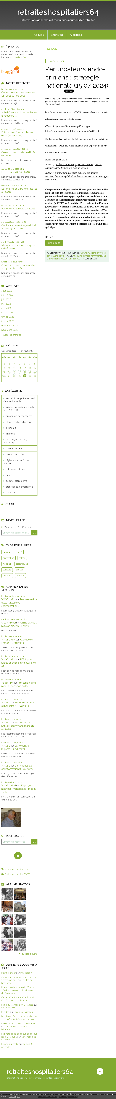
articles (20, 569)
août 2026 (6, 290)
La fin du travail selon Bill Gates (17, 1004)
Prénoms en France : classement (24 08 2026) (17, 134)
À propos (76, 34)
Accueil (39, 34)
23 (4, 376)
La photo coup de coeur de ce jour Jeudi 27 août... (19, 1035)
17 (9, 371)
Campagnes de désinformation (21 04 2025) (17, 767)
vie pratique (12, 492)
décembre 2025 (9, 325)
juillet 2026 (7, 295)
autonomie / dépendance (19, 415)
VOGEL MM (8, 599)
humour (7, 551)
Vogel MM (7, 682)
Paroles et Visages (23, 1011)
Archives (57, 34)
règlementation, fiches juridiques (16, 462)
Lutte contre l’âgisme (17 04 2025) (15, 747)
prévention (8, 557)
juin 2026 (6, 299)
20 (25, 371)
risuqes (86, 256)
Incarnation (26, 972)
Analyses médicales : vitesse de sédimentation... (19, 602)
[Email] (18, 856)
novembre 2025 (9, 329)
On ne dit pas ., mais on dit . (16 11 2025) (19, 624)
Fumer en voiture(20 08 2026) (18, 208)
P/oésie (23, 1000)
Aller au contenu (9, 2)
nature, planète (14, 448)
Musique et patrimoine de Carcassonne (18, 992)
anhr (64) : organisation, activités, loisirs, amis (19, 400)
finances (10, 433)
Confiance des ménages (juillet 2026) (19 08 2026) (18, 227)
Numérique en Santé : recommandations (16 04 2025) (18, 726)
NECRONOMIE (8, 1007)
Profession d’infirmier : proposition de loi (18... (19, 684)
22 (35, 371)
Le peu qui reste (9, 1043)
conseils (7, 569)
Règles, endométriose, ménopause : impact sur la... (18, 789)
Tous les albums (29, 953)
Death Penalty (8, 972)
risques (7, 563)
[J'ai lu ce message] (113, 1094)
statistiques (22, 563)
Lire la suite (20, 57)
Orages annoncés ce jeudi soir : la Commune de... (18, 979)
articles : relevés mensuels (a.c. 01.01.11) (18, 409)
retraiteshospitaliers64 (58, 12)
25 (14, 376)
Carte (9, 504)
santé (9, 474)
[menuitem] (38, 35)
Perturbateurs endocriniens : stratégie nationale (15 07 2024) (76, 77)
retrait (22, 557)
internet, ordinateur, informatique (15, 441)
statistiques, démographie (19, 486)
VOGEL (5, 702)
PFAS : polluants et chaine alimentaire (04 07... (18, 663)
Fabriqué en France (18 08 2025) (17, 641)
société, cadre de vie (16, 480)
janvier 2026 (7, 321)
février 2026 (7, 316)
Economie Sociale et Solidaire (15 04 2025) (18, 704)
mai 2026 (6, 303)
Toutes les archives (11, 334)
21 (30, 371)
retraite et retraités (16, 468)
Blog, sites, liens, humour (19, 421)
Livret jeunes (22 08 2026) (16, 172)
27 (25, 376)
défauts (20, 575)
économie (11, 427)
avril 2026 (6, 308)
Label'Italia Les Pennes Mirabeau (15, 1028)
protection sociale (15, 454)
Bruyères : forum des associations (19, 1016)
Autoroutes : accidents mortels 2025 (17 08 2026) (18, 267)
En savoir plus (14, 1096)
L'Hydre (5, 1011)
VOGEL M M (8, 785)
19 (19, 371)
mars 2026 (7, 312)
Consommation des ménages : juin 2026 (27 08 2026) (18, 94)
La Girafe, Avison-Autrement (19, 1019)
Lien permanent (57, 253)
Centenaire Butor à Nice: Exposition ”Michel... (18, 999)
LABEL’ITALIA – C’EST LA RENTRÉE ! (18, 1023)
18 (14, 371)
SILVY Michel (8, 622)
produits (7, 575)
